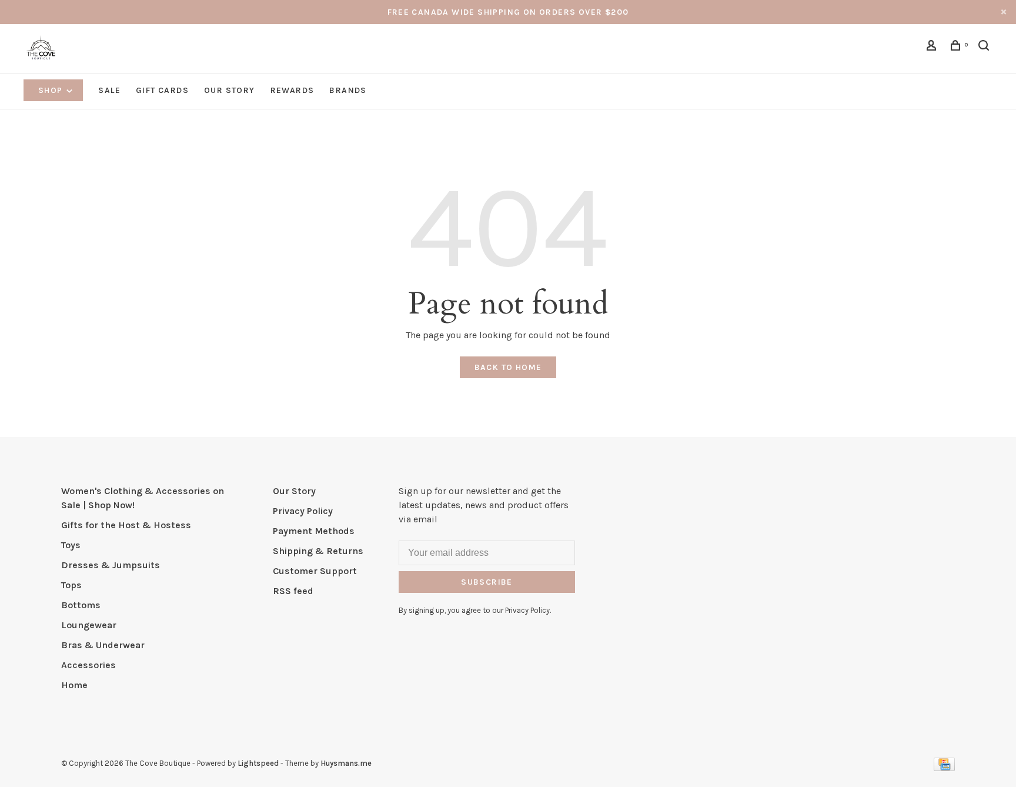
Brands (347, 90)
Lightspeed (258, 763)
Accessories (88, 665)
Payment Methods (314, 530)
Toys (71, 545)
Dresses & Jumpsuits (110, 565)
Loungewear (88, 625)
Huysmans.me (346, 763)
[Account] (933, 47)
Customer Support (315, 570)
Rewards (292, 90)
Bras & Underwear (103, 645)
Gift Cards (162, 90)
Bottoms (81, 605)
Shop (51, 90)
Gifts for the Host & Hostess (126, 525)
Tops (71, 585)
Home (74, 685)
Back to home (508, 367)
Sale (109, 90)
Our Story (229, 90)
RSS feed (293, 590)
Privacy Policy (303, 510)
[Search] (985, 47)
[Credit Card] (944, 767)
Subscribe (487, 582)
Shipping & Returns (318, 550)
